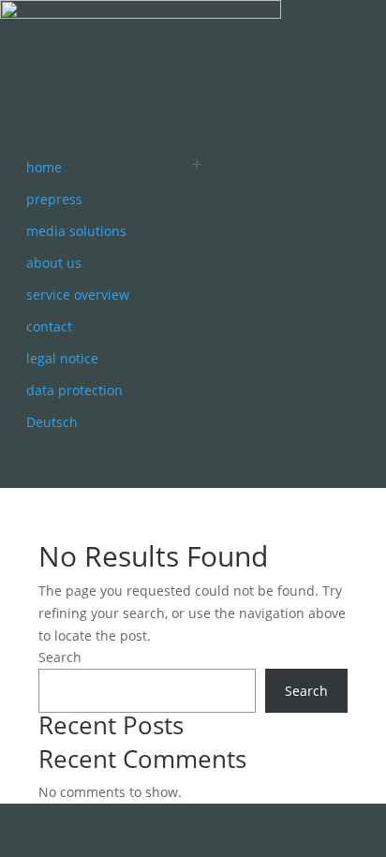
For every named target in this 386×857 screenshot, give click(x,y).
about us (54, 263)
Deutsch (52, 422)
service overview (77, 294)
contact (49, 326)
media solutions (76, 231)
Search (60, 657)
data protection (74, 390)
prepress (54, 199)
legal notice (62, 358)
